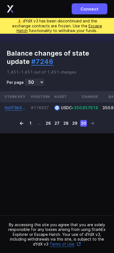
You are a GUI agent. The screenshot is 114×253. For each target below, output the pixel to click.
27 (57, 123)
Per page (15, 82)
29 (74, 123)
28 (66, 123)
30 (83, 123)
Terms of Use (62, 244)
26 (48, 123)
